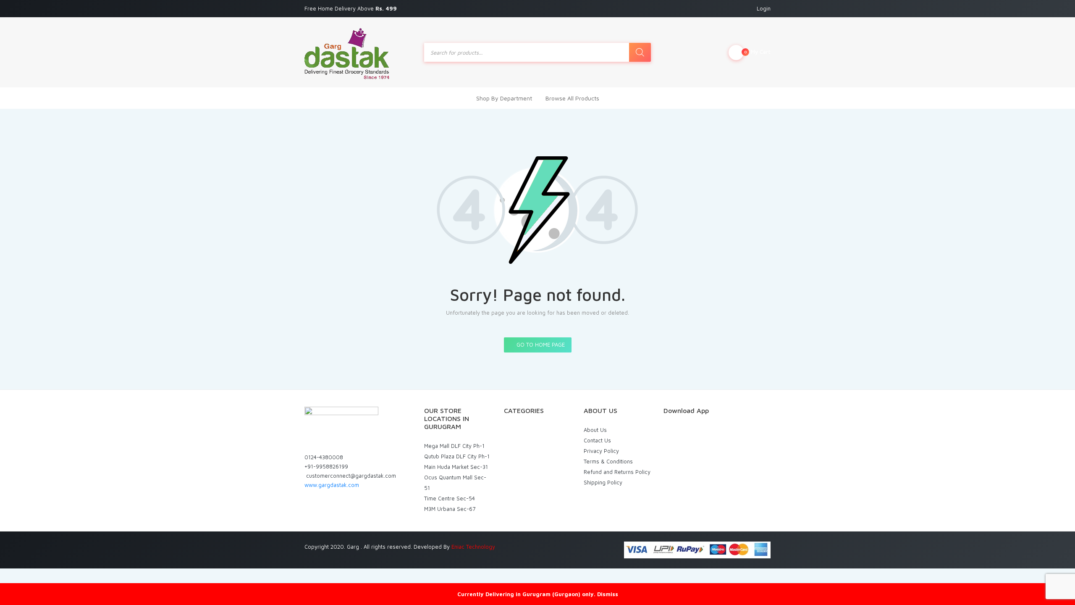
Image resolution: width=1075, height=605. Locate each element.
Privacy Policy (601, 450)
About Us (595, 429)
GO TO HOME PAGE (540, 344)
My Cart (757, 51)
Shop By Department (504, 98)
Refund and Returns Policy (617, 471)
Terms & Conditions (608, 461)
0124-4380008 (323, 457)
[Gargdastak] (346, 52)
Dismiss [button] (607, 594)
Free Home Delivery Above (351, 8)
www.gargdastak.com (331, 484)
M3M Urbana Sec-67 (449, 508)
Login (764, 8)
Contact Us (597, 440)
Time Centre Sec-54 (449, 498)
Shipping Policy (603, 482)
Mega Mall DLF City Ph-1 (454, 445)
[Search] (640, 52)
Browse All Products (572, 98)
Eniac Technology (473, 546)
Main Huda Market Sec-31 (456, 466)
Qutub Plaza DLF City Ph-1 (457, 456)
